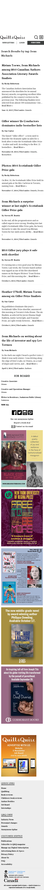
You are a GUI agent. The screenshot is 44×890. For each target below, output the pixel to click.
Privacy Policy (7, 855)
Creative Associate (9, 381)
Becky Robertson (11, 84)
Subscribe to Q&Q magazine (13, 845)
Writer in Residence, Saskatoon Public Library (21, 397)
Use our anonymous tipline (22, 419)
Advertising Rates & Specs (12, 851)
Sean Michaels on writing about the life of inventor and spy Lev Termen (22, 341)
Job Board (5, 805)
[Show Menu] (41, 37)
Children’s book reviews (11, 798)
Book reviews (7, 795)
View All (5, 405)
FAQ (3, 861)
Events (40, 191)
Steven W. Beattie (12, 216)
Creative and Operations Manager (15, 389)
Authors (28, 369)
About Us (5, 858)
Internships (6, 808)
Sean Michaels (10, 351)
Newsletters (8, 43)
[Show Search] (36, 37)
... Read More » (18, 147)
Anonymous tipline (9, 830)
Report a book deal (22, 423)
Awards (28, 110)
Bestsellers (6, 155)
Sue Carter (9, 131)
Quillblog (5, 792)
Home (3, 788)
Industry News (7, 820)
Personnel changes (9, 823)
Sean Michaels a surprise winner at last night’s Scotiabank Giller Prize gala (22, 206)
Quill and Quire (14, 39)
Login (22, 43)
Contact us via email (24, 427)
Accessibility (6, 864)
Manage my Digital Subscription (15, 848)
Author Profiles (7, 802)
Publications (6, 841)
